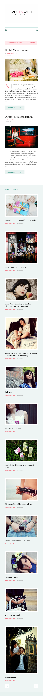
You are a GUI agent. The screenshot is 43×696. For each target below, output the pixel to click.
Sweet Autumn (10, 678)
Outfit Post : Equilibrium (19, 116)
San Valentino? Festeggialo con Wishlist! (20, 220)
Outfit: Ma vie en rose (17, 50)
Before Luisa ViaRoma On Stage (17, 541)
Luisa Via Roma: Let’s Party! (15, 267)
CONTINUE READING (15, 107)
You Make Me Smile (13, 615)
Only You (8, 392)
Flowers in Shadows (13, 429)
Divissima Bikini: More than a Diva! (18, 504)
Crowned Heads (11, 577)
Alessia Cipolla (12, 53)
